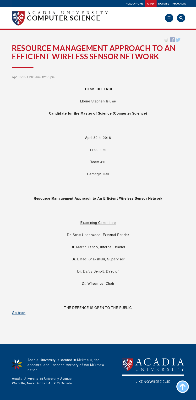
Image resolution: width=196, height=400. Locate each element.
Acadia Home (134, 3)
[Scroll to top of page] (182, 386)
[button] (169, 18)
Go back (19, 312)
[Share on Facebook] (172, 39)
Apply (151, 3)
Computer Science (63, 18)
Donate (163, 3)
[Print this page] (166, 39)
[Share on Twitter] (178, 39)
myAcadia (179, 3)
